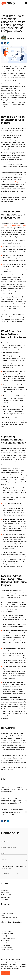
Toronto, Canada (5, 899)
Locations (5, 883)
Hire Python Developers (7, 940)
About (2, 915)
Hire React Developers (6, 929)
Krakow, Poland (5, 890)
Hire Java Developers (6, 943)
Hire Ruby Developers (6, 945)
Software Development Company (8, 3)
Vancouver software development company (13, 225)
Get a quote (6, 873)
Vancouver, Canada (5, 897)
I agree (6, 973)
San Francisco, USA (6, 895)
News (2, 911)
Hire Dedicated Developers (12, 922)
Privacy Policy (4, 913)
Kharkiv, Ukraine (5, 892)
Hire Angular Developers (7, 933)
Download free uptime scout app (9, 917)
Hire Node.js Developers (7, 936)
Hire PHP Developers (6, 947)
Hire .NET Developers (6, 931)
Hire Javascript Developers (8, 938)
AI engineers (18, 182)
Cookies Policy (13, 913)
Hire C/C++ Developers (7, 949)
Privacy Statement (6, 868)
